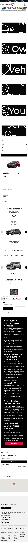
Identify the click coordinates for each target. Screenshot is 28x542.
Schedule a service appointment (12, 415)
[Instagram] (5, 522)
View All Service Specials (13, 282)
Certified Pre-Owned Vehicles (4, 537)
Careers (22, 536)
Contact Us (7, 508)
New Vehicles (4, 530)
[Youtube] (8, 522)
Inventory (4, 528)
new (19, 363)
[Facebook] (2, 522)
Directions (22, 534)
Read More (14, 443)
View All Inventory (13, 213)
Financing (11, 528)
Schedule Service (13, 283)
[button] (14, 484)
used (5, 365)
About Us (23, 528)
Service (16, 528)
